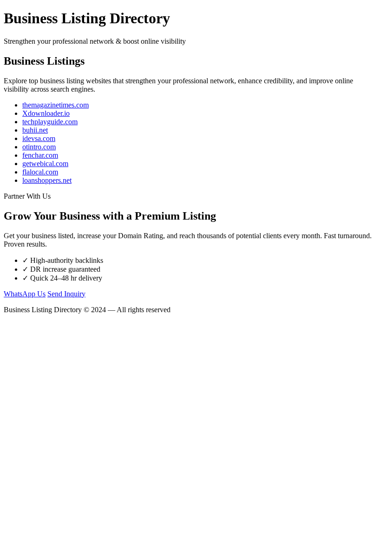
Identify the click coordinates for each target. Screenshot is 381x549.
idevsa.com (38, 138)
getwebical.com (45, 163)
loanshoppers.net (47, 180)
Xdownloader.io (46, 113)
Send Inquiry (66, 294)
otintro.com (39, 147)
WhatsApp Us (25, 294)
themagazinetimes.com (55, 105)
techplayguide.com (50, 122)
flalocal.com (40, 172)
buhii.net (35, 130)
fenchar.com (40, 155)
